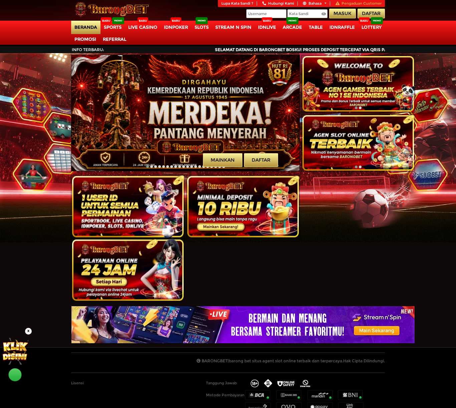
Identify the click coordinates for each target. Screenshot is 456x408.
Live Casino (142, 27)
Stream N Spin (233, 27)
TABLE (316, 27)
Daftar (371, 13)
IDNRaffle (342, 27)
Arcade (292, 27)
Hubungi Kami (281, 3)
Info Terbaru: (88, 49)
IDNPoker (176, 27)
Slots (202, 27)
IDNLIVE (267, 27)
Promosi (85, 39)
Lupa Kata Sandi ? (237, 3)
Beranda (85, 27)
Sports (113, 27)
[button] (148, 167)
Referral (114, 39)
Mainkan (223, 160)
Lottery (372, 27)
